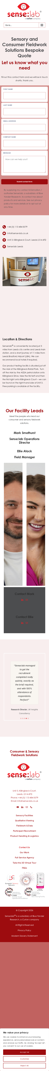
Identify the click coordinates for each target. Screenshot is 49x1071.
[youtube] (18, 807)
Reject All (24, 1066)
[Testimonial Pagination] (20, 718)
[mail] (27, 807)
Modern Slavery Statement (24, 936)
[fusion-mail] (27, 600)
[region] (24, 1049)
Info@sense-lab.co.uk (27, 801)
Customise (24, 1059)
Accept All (24, 1052)
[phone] (31, 807)
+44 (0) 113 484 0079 (28, 797)
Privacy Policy (24, 930)
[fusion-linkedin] (22, 600)
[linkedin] (22, 807)
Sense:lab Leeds (15, 246)
